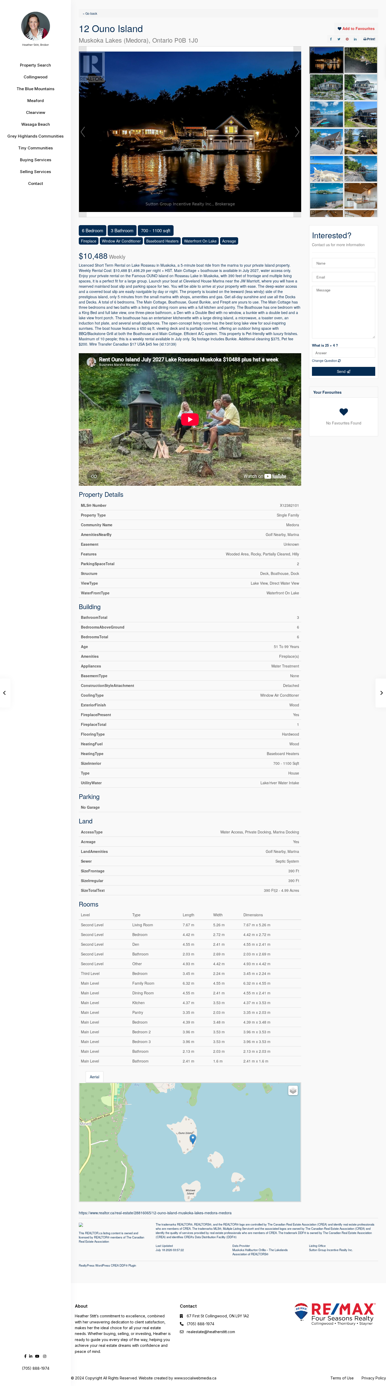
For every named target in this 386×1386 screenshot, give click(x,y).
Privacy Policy (374, 1378)
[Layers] (293, 1090)
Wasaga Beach (35, 124)
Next (297, 131)
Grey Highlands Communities (35, 136)
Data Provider (241, 1245)
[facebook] (25, 1356)
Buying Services (35, 159)
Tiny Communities (35, 147)
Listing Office (317, 1245)
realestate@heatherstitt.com (211, 1331)
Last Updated (164, 1245)
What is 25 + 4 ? (325, 345)
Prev (83, 131)
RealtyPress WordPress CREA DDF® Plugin (107, 1265)
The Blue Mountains (35, 88)
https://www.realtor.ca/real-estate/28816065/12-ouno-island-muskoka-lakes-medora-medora (155, 1212)
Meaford (35, 100)
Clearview (35, 112)
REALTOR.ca (93, 1233)
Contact (35, 183)
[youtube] (37, 1356)
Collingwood (36, 76)
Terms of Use (342, 1378)
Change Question (325, 360)
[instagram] (44, 1356)
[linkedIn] (31, 1356)
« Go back (90, 13)
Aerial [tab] (94, 1076)
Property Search (35, 65)
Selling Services (35, 171)
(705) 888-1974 (200, 1324)
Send (342, 371)
